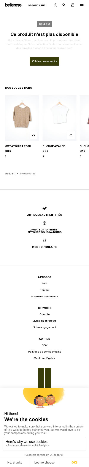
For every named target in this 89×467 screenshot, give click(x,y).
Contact (44, 289)
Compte (45, 314)
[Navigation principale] (80, 5)
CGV (45, 345)
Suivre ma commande (44, 296)
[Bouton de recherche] (64, 5)
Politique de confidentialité (44, 351)
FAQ (44, 283)
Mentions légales (44, 358)
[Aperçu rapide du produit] (33, 135)
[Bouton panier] (72, 5)
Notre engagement (44, 327)
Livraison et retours (44, 320)
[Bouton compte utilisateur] (55, 5)
